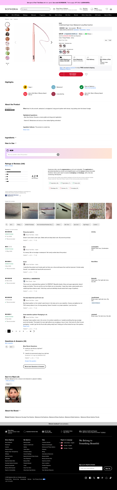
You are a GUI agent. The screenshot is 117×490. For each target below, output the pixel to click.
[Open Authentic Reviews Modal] (20, 195)
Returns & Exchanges (47, 444)
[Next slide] (51, 42)
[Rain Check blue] (60, 52)
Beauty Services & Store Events (31, 456)
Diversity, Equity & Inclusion (11, 463)
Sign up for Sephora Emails (87, 465)
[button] (83, 34)
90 (30, 331)
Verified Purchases (29, 224)
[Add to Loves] (86, 74)
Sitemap (29, 479)
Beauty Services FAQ (47, 458)
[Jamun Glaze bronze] (68, 52)
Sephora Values (9, 449)
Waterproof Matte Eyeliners (72, 417)
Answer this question (30, 361)
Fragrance (42, 15)
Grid (106, 40)
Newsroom (7, 444)
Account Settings (27, 454)
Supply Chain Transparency (11, 451)
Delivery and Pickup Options (48, 447)
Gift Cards (98, 15)
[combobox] (35, 9)
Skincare (33, 15)
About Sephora (8, 442)
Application (76, 29)
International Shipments (47, 454)
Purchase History (28, 451)
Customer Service (46, 442)
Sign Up (108, 468)
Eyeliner (16, 19)
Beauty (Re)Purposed (10, 467)
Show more (26, 130)
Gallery (25, 447)
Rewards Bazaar (27, 463)
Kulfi (60, 23)
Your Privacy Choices (38, 479)
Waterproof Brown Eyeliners (56, 417)
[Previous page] (5, 331)
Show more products (90, 88)
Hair (50, 15)
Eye (11, 19)
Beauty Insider (27, 442)
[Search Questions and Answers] (6, 346)
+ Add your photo (9, 380)
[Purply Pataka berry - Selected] (64, 52)
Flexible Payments (46, 465)
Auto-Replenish (27, 458)
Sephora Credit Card (28, 444)
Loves (25, 465)
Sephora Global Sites (10, 460)
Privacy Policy (8, 479)
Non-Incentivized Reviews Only (44, 224)
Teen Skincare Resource (48, 470)
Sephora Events (9, 456)
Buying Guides (45, 456)
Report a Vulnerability (10, 470)
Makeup (25, 15)
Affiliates (7, 454)
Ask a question (72, 28)
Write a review (9, 166)
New (7, 15)
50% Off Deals (15, 15)
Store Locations (45, 463)
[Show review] (13, 211)
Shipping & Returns (65, 69)
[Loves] (107, 9)
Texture (88, 29)
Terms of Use (16, 479)
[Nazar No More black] (64, 46)
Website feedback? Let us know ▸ (58, 424)
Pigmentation (83, 29)
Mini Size (67, 15)
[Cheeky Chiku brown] (60, 46)
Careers (7, 447)
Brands (76, 15)
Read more (26, 326)
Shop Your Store (27, 467)
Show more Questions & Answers (34, 366)
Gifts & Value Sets (86, 15)
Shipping (44, 449)
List (110, 40)
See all (7, 63)
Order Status (26, 449)
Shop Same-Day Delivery (29, 470)
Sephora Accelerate (9, 465)
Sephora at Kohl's (46, 460)
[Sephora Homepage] (11, 9)
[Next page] (34, 331)
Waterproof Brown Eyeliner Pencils (90, 417)
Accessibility (45, 467)
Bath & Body (58, 15)
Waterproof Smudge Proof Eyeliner (24, 417)
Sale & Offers (107, 15)
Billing (43, 451)
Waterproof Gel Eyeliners (41, 417)
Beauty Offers (27, 460)
